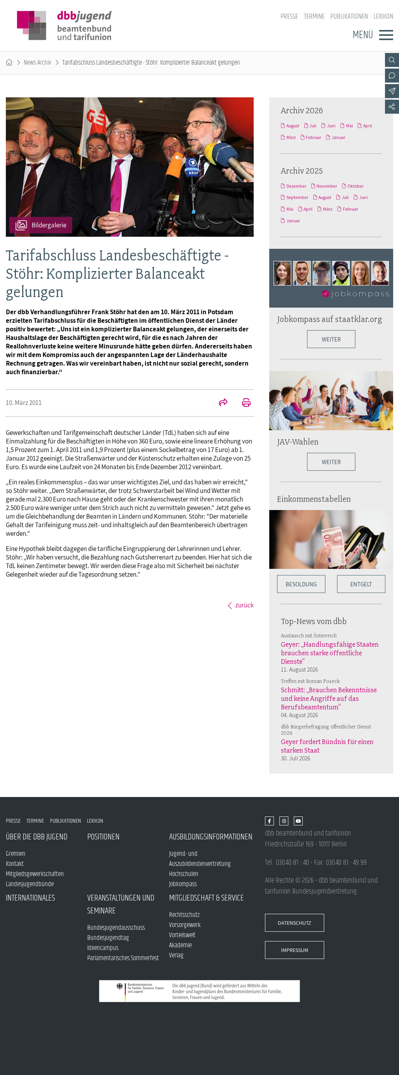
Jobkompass (183, 884)
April (367, 126)
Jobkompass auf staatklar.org (329, 319)
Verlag (176, 955)
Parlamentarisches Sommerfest (123, 958)
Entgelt (361, 584)
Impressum (294, 950)
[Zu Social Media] (392, 107)
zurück (244, 605)
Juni (331, 126)
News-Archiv (37, 63)
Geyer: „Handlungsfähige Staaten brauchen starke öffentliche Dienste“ (330, 653)
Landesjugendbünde (30, 884)
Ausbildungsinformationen (210, 836)
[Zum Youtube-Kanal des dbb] (298, 821)
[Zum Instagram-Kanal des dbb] (283, 821)
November (326, 186)
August (292, 126)
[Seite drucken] (242, 403)
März (291, 137)
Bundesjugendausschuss (116, 928)
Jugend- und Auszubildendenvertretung (200, 859)
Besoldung (301, 584)
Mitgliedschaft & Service (206, 898)
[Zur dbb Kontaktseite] (392, 76)
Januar (338, 137)
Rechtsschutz (184, 915)
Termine (314, 16)
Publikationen (349, 16)
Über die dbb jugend (36, 836)
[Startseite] (9, 63)
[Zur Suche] (392, 60)
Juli (312, 126)
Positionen (103, 836)
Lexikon (383, 16)
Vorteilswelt (182, 935)
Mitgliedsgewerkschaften (35, 874)
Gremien (15, 854)
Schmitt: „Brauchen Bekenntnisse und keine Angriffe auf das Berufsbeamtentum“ (329, 698)
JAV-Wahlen (297, 441)
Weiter (331, 339)
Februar (313, 137)
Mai (349, 126)
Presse (289, 16)
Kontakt (15, 864)
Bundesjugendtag (108, 938)
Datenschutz (294, 922)
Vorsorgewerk (185, 925)
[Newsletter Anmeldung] (392, 91)
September (297, 197)
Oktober (356, 186)
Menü (363, 35)
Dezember (296, 186)
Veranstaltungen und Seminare (120, 904)
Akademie (180, 945)
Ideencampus (102, 948)
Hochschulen (183, 874)
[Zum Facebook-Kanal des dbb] (269, 821)
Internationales (30, 898)
